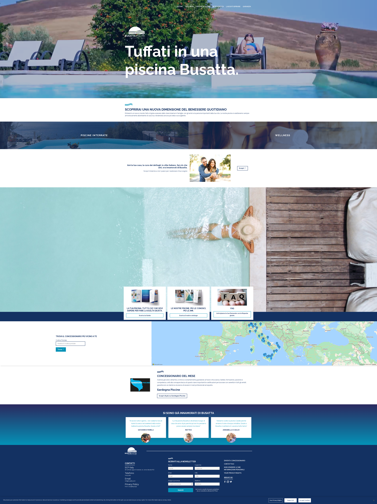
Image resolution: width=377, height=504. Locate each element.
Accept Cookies (304, 500)
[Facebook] (225, 482)
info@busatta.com (130, 481)
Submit (180, 490)
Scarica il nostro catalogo (188, 315)
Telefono (197, 480)
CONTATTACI (229, 464)
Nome (170, 465)
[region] (188, 500)
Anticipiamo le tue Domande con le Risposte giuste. (232, 314)
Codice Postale (61, 340)
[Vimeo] (231, 482)
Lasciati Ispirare (233, 6)
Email (170, 473)
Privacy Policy (132, 484)
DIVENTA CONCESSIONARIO (234, 461)
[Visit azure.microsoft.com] (157, 364)
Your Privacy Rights (275, 500)
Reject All (290, 500)
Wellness (189, 6)
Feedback (374, 364)
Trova (60, 349)
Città (196, 473)
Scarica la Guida (145, 315)
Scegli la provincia (174, 480)
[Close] (374, 500)
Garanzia (247, 6)
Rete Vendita (218, 6)
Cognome (198, 465)
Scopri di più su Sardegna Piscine (172, 396)
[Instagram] (228, 482)
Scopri (242, 168)
